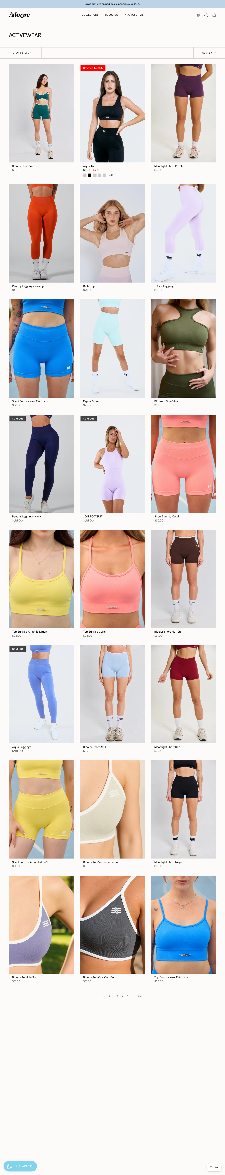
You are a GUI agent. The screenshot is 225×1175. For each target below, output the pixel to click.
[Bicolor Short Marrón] (183, 579)
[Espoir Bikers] (112, 348)
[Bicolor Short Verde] (41, 113)
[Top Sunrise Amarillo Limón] (41, 579)
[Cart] (214, 15)
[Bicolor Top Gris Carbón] (112, 925)
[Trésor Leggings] (183, 233)
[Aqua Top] (112, 113)
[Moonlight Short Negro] (183, 809)
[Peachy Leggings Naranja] (41, 233)
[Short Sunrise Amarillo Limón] (41, 809)
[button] (90, 15)
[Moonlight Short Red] (183, 694)
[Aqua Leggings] (41, 694)
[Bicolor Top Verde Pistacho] (112, 809)
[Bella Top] (112, 233)
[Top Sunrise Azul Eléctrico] (183, 925)
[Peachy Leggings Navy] (41, 464)
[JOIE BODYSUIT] (112, 464)
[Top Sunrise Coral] (112, 579)
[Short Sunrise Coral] (183, 464)
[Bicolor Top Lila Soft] (41, 925)
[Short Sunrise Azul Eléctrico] (41, 348)
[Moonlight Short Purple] (183, 113)
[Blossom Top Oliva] (183, 348)
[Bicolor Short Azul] (112, 694)
